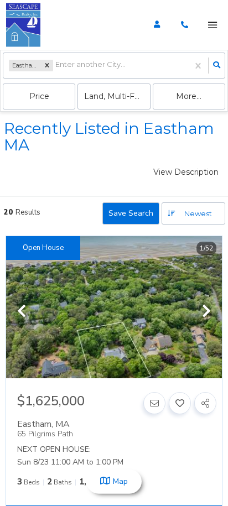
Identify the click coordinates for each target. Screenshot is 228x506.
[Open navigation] (212, 25)
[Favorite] (180, 403)
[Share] (205, 403)
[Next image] (206, 312)
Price (39, 96)
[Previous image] (21, 312)
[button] (47, 66)
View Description (186, 172)
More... (188, 96)
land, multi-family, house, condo (117, 96)
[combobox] (56, 65)
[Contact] (154, 403)
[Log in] (156, 25)
